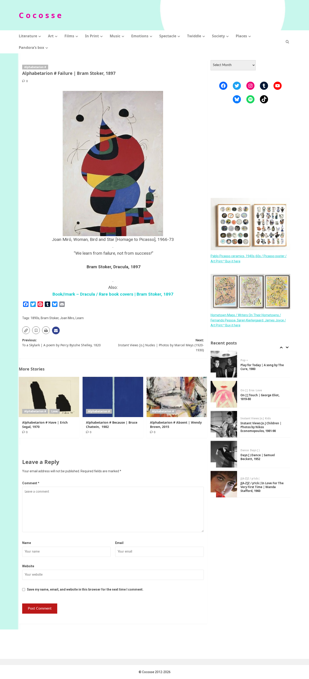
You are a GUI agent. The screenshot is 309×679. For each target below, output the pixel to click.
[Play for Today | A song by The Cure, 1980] (224, 364)
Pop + (244, 360)
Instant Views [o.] (252, 418)
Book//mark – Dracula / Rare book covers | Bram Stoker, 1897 (112, 294)
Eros (251, 390)
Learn (80, 318)
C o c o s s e (40, 15)
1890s (35, 318)
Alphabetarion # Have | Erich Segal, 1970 (45, 424)
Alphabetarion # (35, 67)
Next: (161, 345)
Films (69, 35)
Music (115, 35)
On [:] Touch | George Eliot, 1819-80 (260, 397)
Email (119, 543)
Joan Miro (67, 318)
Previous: (61, 342)
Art (51, 35)
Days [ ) (255, 450)
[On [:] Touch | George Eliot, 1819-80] (224, 394)
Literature (28, 35)
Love (54, 411)
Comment (30, 483)
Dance (244, 450)
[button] (287, 42)
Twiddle (194, 35)
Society (218, 35)
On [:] (244, 390)
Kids (268, 418)
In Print (92, 35)
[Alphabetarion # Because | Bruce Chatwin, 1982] (113, 397)
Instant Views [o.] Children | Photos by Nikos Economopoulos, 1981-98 (260, 427)
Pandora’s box (31, 47)
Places (241, 35)
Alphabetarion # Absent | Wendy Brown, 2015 (176, 424)
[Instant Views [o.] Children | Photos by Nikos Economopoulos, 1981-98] (224, 424)
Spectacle (167, 35)
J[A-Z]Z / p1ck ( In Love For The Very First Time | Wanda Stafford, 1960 (262, 487)
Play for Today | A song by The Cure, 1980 (262, 367)
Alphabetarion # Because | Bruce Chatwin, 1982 (111, 424)
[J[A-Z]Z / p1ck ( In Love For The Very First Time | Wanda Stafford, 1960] (224, 484)
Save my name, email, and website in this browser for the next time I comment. (85, 589)
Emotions (139, 35)
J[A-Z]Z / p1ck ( (249, 478)
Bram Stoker (50, 318)
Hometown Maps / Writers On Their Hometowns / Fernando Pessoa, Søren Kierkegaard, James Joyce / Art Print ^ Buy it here (248, 320)
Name (26, 543)
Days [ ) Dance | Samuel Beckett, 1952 (257, 457)
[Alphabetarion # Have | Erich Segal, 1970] (49, 397)
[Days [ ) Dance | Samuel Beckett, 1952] (224, 454)
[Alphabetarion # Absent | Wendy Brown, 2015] (177, 397)
